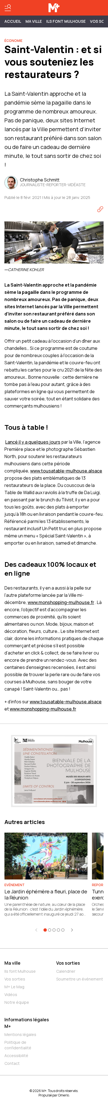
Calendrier (65, 971)
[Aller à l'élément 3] (54, 930)
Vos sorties (14, 979)
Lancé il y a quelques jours (32, 442)
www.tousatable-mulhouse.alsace (66, 471)
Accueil (12, 21)
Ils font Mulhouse (20, 971)
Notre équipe (16, 1002)
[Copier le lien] (100, 209)
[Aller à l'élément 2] (49, 930)
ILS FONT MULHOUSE (66, 21)
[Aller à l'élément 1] (45, 930)
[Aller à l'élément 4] (58, 930)
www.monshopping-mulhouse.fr (61, 602)
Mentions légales (20, 1034)
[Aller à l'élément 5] (63, 930)
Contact (12, 1063)
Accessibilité (16, 1055)
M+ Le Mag (14, 986)
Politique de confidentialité (17, 1045)
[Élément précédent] (36, 930)
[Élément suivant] (72, 930)
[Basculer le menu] (7, 7)
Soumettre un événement (79, 979)
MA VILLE (33, 21)
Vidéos (10, 994)
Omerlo (63, 1095)
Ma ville (12, 963)
